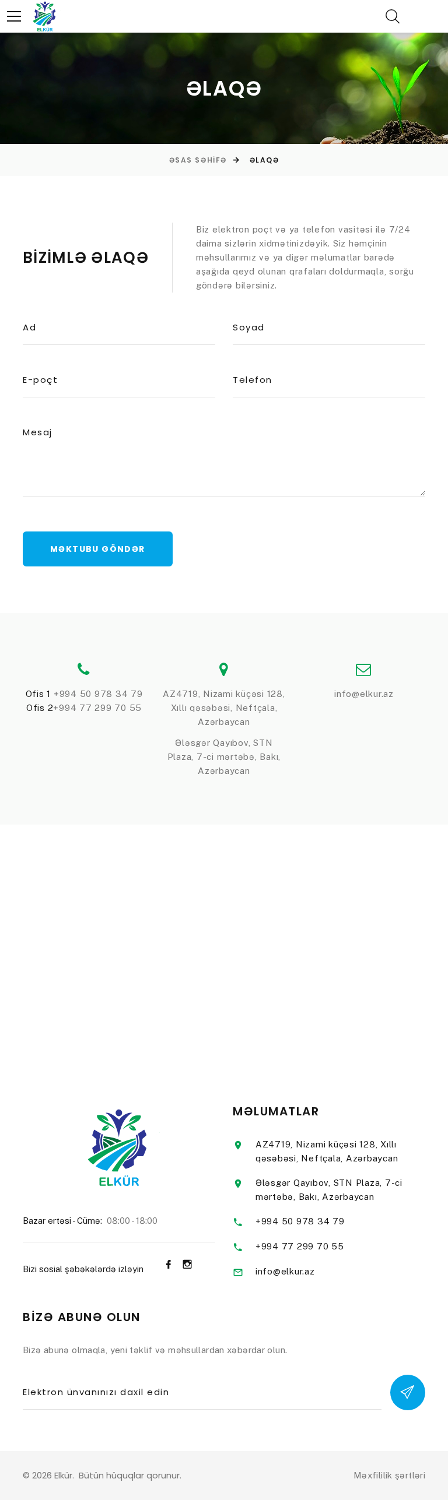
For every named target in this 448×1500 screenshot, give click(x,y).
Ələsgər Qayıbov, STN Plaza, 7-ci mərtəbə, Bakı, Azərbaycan (224, 757)
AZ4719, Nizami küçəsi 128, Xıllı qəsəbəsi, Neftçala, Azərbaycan (224, 708)
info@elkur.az (364, 694)
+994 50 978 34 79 (98, 694)
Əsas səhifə (198, 160)
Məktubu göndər (97, 549)
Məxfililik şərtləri (389, 1475)
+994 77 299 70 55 (97, 708)
